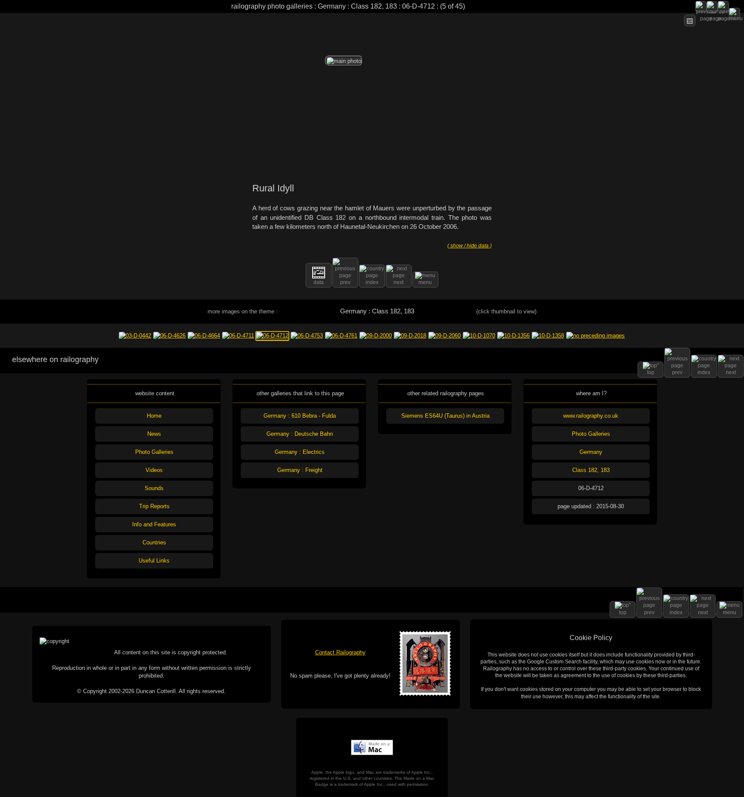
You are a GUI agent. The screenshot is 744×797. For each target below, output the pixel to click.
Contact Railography (340, 652)
